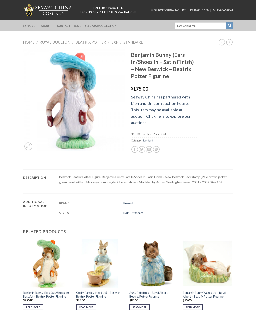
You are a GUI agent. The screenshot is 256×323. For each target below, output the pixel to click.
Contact (63, 25)
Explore (29, 25)
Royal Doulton (55, 42)
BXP (114, 42)
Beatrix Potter (90, 42)
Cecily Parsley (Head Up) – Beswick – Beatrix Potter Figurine (99, 294)
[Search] (229, 25)
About (46, 25)
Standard (133, 42)
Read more (33, 307)
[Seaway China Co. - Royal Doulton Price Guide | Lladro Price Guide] (48, 10)
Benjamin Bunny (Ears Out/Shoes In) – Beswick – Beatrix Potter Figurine (47, 294)
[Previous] (23, 278)
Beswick (128, 203)
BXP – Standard (133, 213)
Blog (77, 25)
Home (28, 42)
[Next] (232, 278)
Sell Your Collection (101, 25)
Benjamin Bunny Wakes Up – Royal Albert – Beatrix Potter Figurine (204, 294)
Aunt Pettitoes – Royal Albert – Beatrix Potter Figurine (149, 294)
